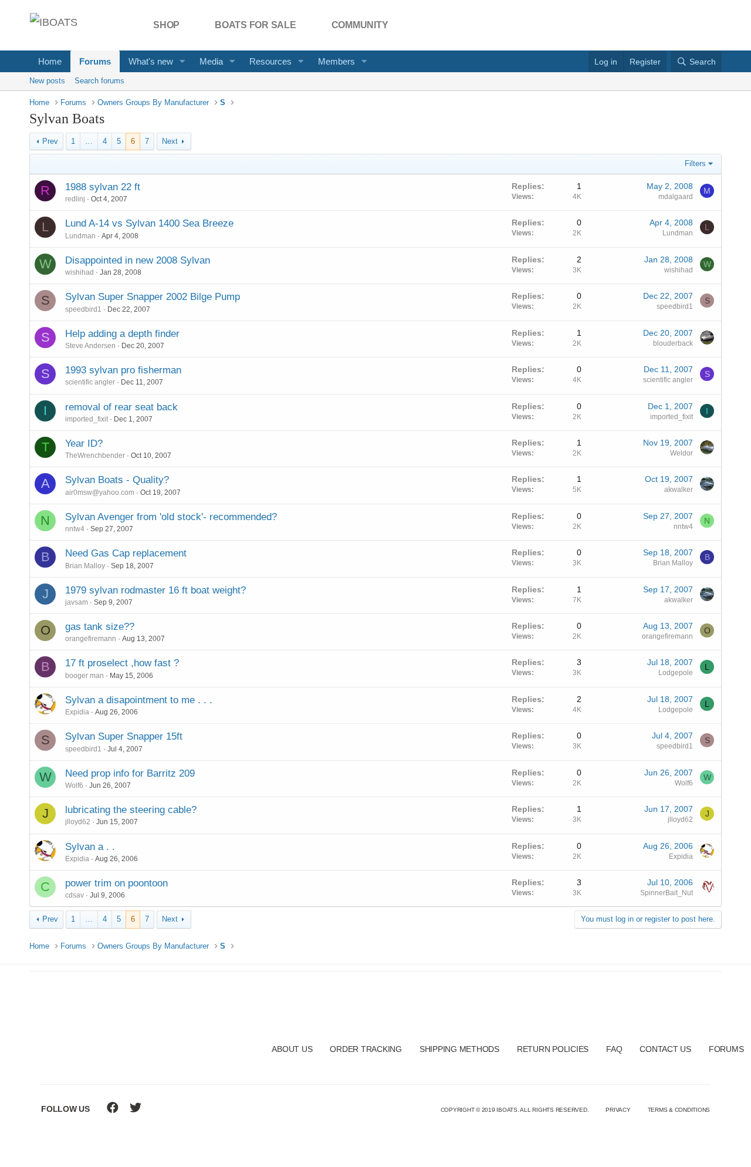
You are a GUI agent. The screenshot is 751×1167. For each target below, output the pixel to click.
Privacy (617, 1110)
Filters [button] (695, 163)
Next (170, 141)
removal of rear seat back (121, 407)
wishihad (79, 272)
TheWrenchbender (95, 455)
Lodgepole (675, 673)
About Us (292, 1049)
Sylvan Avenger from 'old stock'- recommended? (171, 516)
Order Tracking (366, 1049)
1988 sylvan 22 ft (102, 187)
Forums (95, 61)
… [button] (89, 141)
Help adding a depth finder (122, 333)
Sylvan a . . (90, 846)
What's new (150, 61)
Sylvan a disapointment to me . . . (138, 700)
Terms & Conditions (679, 1110)
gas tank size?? (99, 626)
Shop (166, 25)
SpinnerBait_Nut (666, 893)
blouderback (673, 343)
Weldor (681, 453)
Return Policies (552, 1049)
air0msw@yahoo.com (99, 492)
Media (211, 61)
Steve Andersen (90, 346)
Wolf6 (74, 785)
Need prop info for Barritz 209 (130, 773)
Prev (50, 141)
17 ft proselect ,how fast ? (122, 663)
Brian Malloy (85, 566)
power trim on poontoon (116, 883)
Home (50, 61)
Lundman (80, 236)
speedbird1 (83, 309)
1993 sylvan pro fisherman (123, 370)
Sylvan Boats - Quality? (117, 479)
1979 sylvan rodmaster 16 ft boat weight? (155, 590)
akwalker (678, 489)
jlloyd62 (77, 822)
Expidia (77, 712)
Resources (270, 61)
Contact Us (665, 1049)
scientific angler (90, 382)
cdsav (74, 895)
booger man (84, 676)
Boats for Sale (255, 25)
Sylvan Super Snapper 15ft (123, 736)
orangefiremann (90, 639)
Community (359, 25)
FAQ (614, 1049)
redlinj (75, 199)
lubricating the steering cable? (131, 809)
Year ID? (84, 443)
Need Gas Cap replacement (126, 553)
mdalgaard (675, 197)
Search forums (99, 80)
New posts (47, 80)
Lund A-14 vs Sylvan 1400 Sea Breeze (149, 223)
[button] (182, 61)
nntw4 (74, 529)
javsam (76, 602)
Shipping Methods (459, 1049)
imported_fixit (86, 419)
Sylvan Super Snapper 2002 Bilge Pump (152, 296)
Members (336, 61)
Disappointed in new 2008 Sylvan (137, 260)
